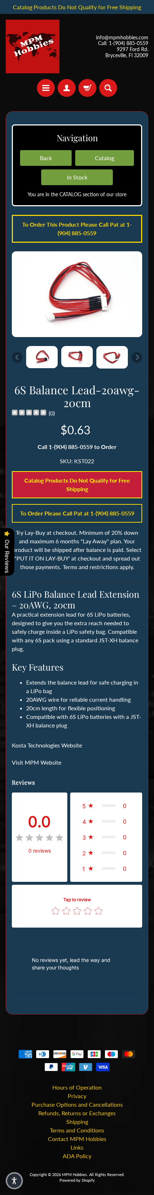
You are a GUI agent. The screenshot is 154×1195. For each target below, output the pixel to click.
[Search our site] (108, 88)
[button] (106, 806)
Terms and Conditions (77, 1130)
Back (46, 157)
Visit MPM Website (36, 762)
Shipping (77, 1121)
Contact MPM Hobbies (77, 1138)
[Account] (67, 88)
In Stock (77, 177)
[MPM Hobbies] (32, 46)
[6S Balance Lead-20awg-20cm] (42, 357)
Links (77, 1147)
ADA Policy (77, 1155)
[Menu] (46, 88)
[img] (29, 413)
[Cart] (87, 88)
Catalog (104, 157)
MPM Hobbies (74, 1174)
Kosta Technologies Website (47, 745)
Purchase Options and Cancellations (77, 1104)
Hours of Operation (77, 1087)
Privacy (77, 1095)
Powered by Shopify (77, 1180)
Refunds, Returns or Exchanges (77, 1113)
